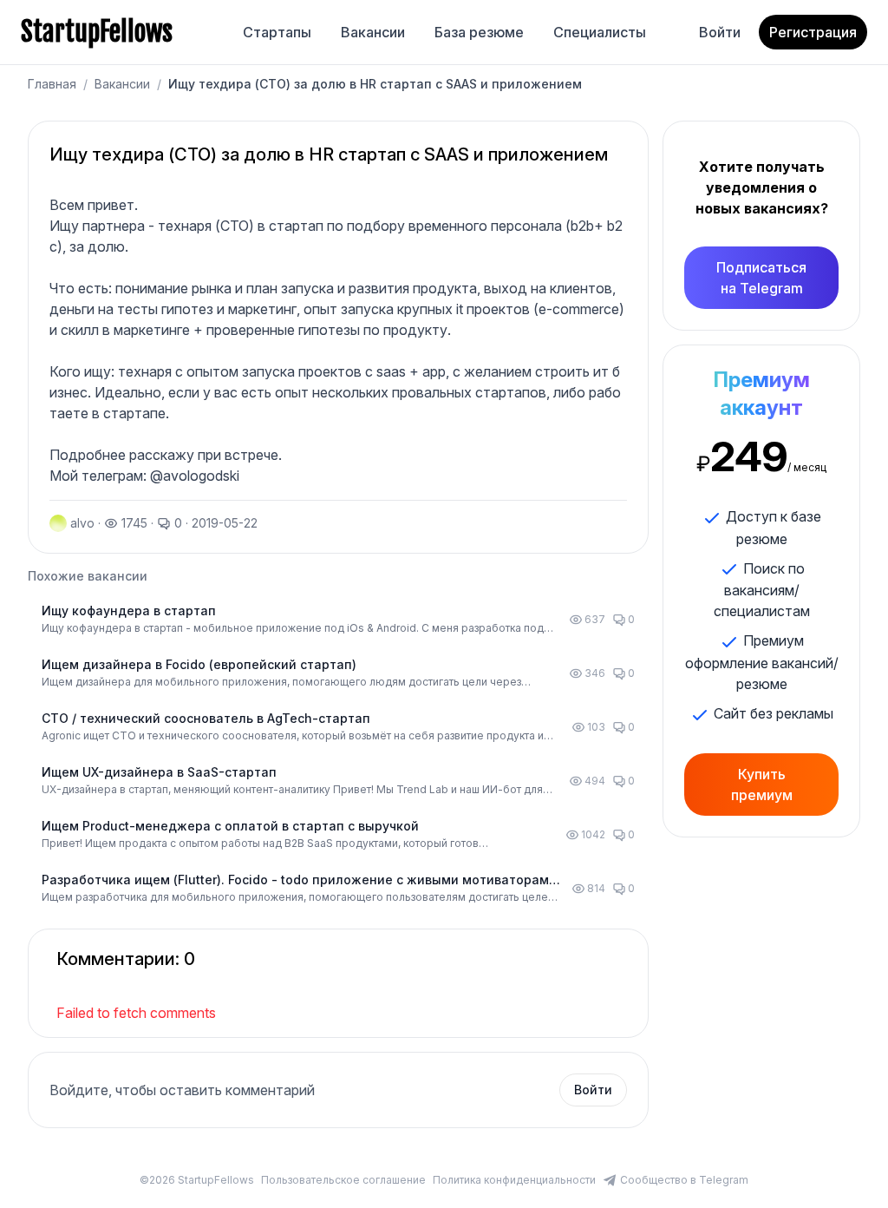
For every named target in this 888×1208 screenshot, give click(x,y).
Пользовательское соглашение (343, 1179)
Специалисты (599, 32)
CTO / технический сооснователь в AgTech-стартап (206, 718)
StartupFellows (97, 32)
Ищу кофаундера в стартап (129, 610)
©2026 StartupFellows (197, 1179)
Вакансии (373, 32)
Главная (52, 83)
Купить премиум (762, 784)
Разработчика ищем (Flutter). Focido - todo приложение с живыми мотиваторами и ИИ (299, 880)
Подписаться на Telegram (761, 278)
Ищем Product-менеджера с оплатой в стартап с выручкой (230, 825)
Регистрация (813, 32)
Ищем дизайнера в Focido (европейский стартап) (199, 664)
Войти (720, 32)
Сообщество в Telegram (684, 1179)
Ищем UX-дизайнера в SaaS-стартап (159, 772)
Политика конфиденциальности (514, 1179)
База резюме (479, 32)
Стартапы (277, 32)
